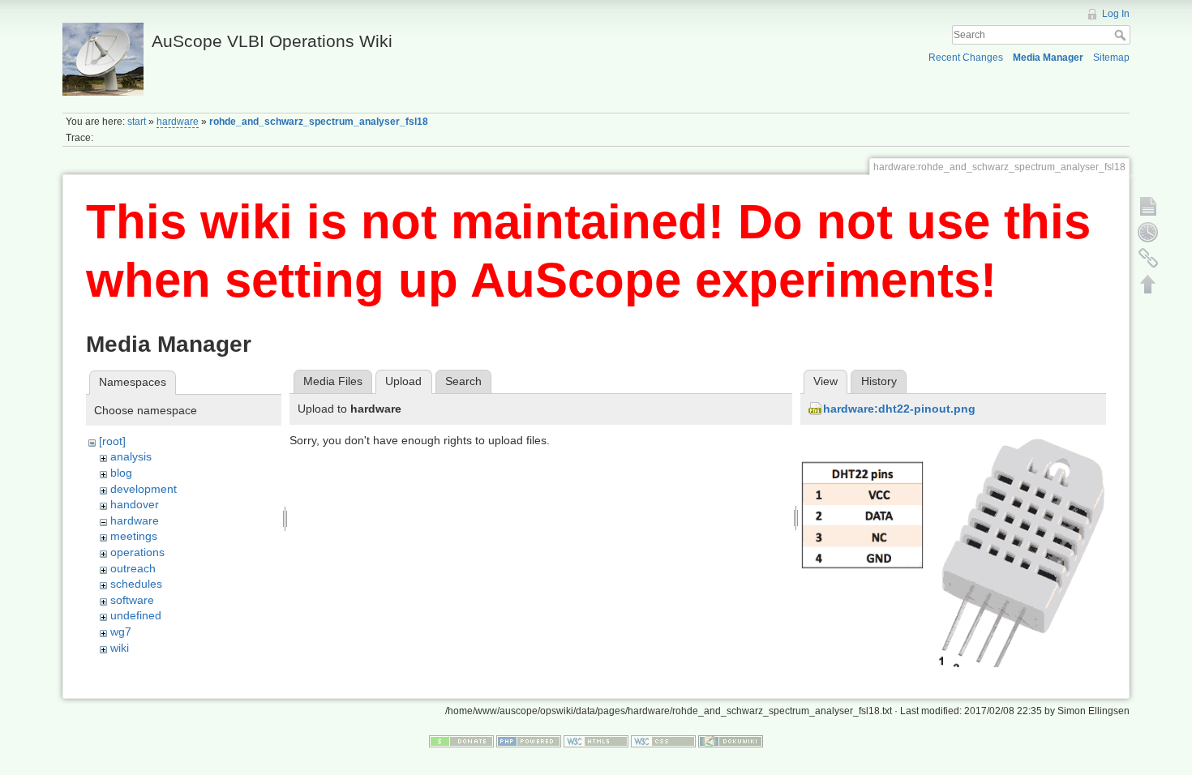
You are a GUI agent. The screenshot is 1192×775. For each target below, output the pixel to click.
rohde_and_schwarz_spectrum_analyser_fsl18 (318, 121)
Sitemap (1111, 57)
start (136, 121)
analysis (131, 456)
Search (1122, 35)
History (879, 381)
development (143, 488)
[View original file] (953, 558)
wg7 (120, 631)
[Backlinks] (1148, 258)
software (132, 599)
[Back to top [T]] (1148, 284)
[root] (112, 441)
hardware (178, 121)
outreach (133, 568)
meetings (133, 535)
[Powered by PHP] (528, 741)
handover (134, 504)
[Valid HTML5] (596, 741)
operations (137, 552)
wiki (119, 647)
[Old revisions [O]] (1148, 232)
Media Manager (1048, 57)
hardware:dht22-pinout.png (899, 408)
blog (121, 472)
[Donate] (461, 741)
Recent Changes (965, 57)
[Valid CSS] (663, 741)
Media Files (332, 381)
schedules (136, 583)
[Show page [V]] (1148, 206)
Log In (1116, 13)
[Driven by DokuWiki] (730, 741)
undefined (135, 615)
